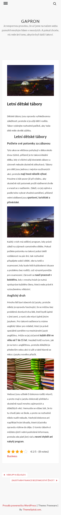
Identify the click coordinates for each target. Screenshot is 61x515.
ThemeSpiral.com (32, 509)
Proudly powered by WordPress (20, 505)
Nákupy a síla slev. (16, 474)
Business (12, 456)
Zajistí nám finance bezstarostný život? (33, 480)
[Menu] (5, 3)
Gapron (30, 21)
